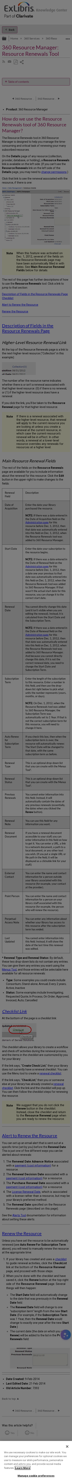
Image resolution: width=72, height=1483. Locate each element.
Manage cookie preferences (36, 1475)
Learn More (22, 1467)
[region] (36, 1462)
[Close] (67, 1446)
